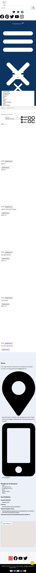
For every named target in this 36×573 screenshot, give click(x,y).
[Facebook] (15, 558)
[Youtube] (17, 17)
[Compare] (2, 161)
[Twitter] (12, 17)
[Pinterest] (7, 17)
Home (2, 108)
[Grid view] (31, 122)
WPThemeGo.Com (21, 567)
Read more (8, 161)
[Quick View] (3, 161)
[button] (18, 57)
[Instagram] (22, 17)
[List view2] (24, 122)
